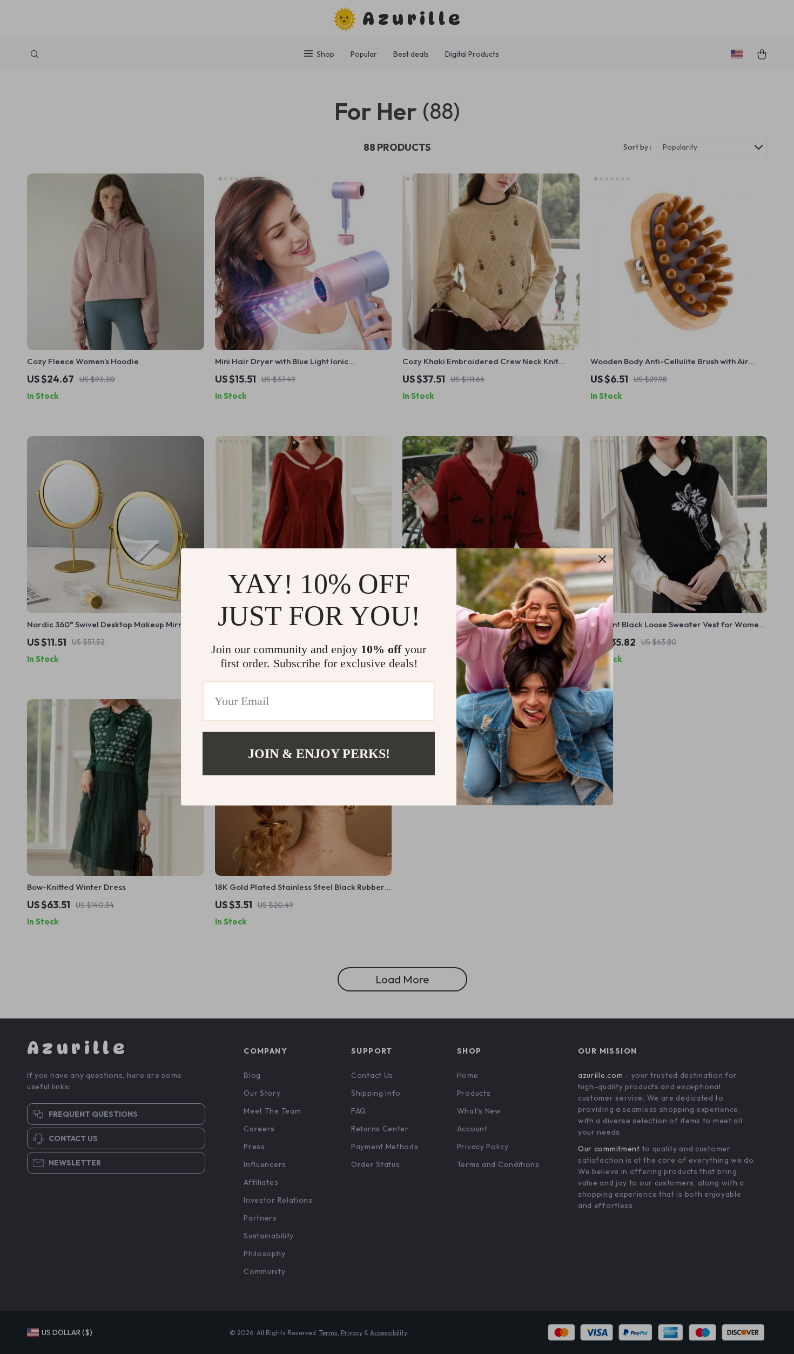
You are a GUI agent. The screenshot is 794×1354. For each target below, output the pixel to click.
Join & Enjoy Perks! (319, 754)
